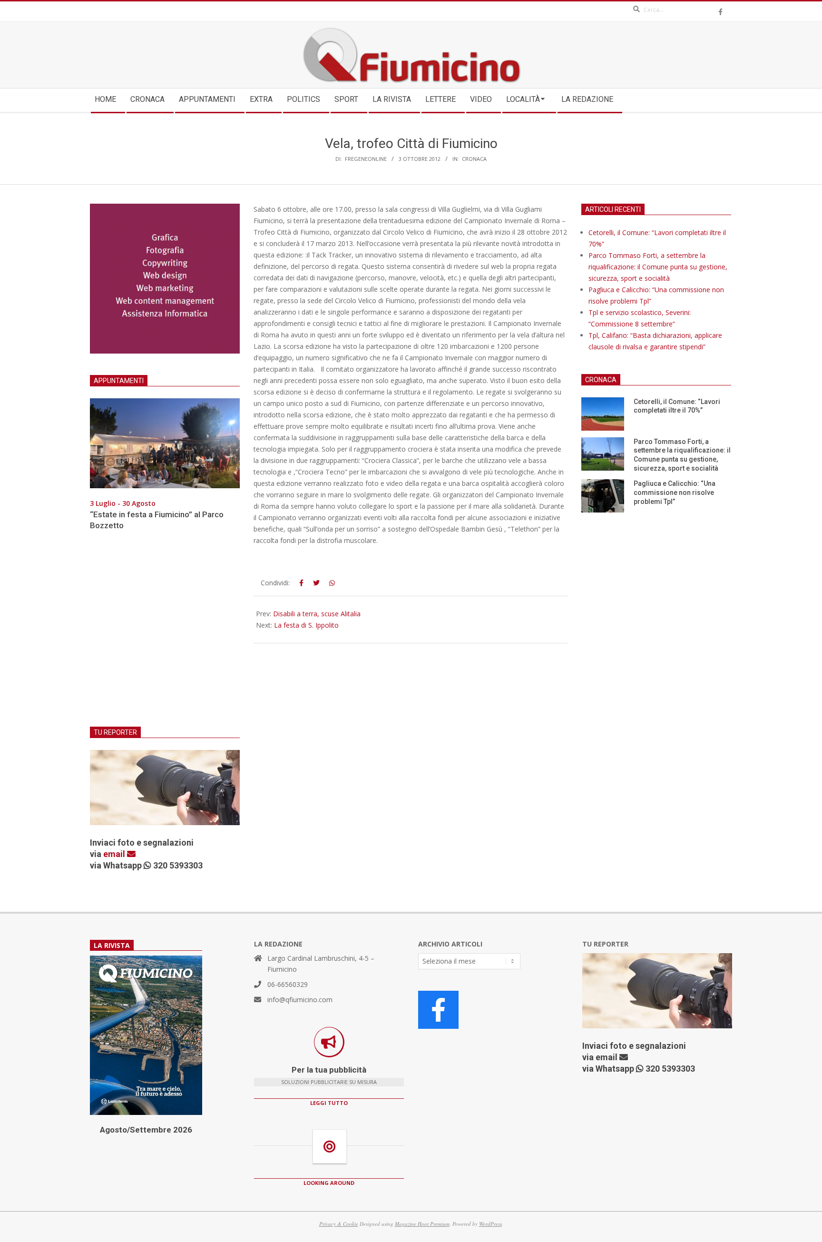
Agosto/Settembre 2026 (146, 1129)
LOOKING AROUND (328, 1182)
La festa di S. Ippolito (306, 625)
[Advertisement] (165, 634)
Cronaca (474, 158)
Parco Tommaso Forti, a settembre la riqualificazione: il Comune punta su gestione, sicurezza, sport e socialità (657, 267)
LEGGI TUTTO (329, 1102)
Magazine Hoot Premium (422, 1223)
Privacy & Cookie (338, 1223)
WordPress (490, 1223)
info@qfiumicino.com (300, 999)
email (115, 854)
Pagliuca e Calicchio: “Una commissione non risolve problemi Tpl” (674, 492)
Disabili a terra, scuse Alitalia (317, 613)
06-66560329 (287, 984)
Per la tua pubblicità (329, 1069)
